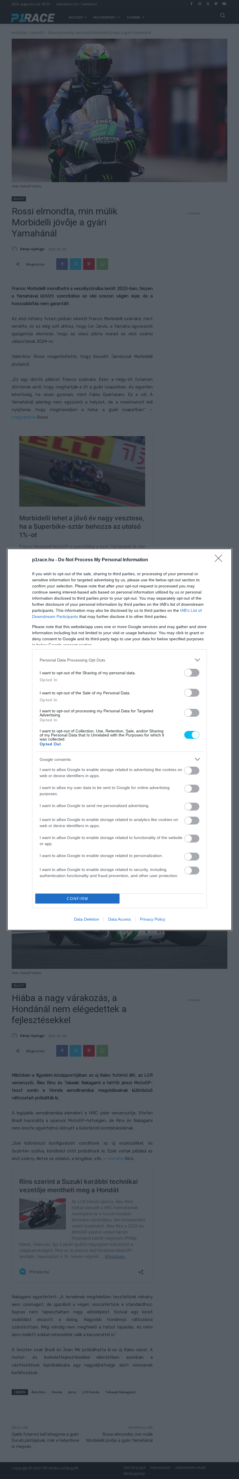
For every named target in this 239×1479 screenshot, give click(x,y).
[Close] (220, 560)
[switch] (191, 673)
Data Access (119, 919)
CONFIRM (77, 899)
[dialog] (119, 739)
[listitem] (119, 660)
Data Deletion (86, 919)
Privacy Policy (152, 919)
